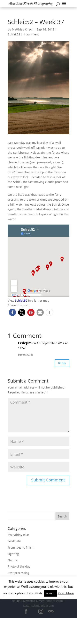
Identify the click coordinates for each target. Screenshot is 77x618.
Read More (66, 593)
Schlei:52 (14, 34)
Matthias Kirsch (22, 29)
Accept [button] (50, 593)
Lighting (13, 554)
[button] (12, 312)
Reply (62, 363)
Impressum (55, 601)
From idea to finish (20, 547)
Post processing (18, 573)
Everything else (18, 535)
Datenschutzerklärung (38, 605)
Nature (12, 560)
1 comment (31, 34)
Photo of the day (19, 566)
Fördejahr (14, 541)
